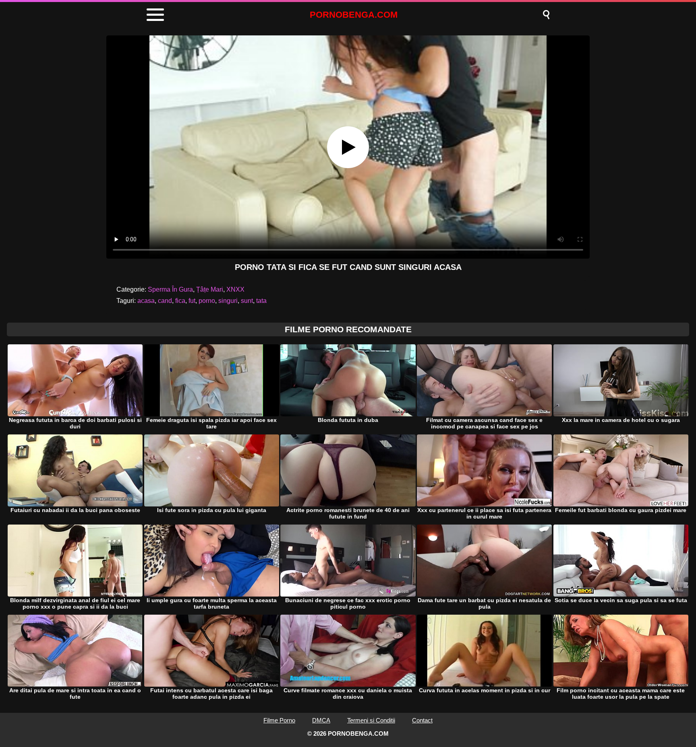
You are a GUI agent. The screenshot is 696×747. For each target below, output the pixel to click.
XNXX (235, 289)
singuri (228, 300)
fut (191, 300)
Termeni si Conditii (371, 720)
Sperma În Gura (170, 289)
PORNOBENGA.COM (354, 15)
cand (165, 300)
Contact (422, 720)
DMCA (321, 720)
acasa (146, 300)
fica (180, 300)
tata (261, 300)
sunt (247, 300)
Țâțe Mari (209, 289)
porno (207, 300)
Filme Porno (279, 720)
